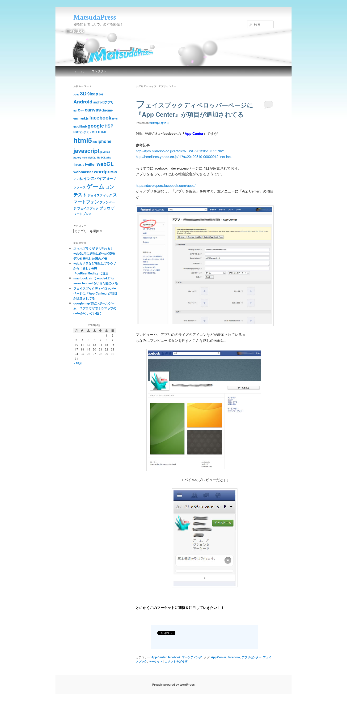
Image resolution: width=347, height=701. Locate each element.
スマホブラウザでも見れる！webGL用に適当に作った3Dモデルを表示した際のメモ (94, 253)
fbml (115, 118)
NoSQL (101, 157)
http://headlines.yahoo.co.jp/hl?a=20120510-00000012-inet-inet (184, 156)
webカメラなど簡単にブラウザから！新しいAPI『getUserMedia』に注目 (94, 268)
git (75, 126)
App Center (159, 657)
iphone (104, 141)
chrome (107, 110)
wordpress (105, 171)
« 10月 (77, 363)
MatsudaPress (94, 17)
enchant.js (81, 118)
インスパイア (94, 178)
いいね (78, 178)
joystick (105, 152)
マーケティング (192, 657)
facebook (174, 657)
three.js (78, 164)
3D (83, 93)
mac (84, 157)
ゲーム (95, 186)
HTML (102, 132)
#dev (76, 94)
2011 (102, 94)
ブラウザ (106, 208)
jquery (77, 157)
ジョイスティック (100, 195)
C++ (81, 110)
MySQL (92, 157)
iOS (95, 142)
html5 (82, 140)
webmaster (83, 172)
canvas (93, 109)
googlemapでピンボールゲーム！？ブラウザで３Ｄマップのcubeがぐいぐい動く (94, 308)
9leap (92, 94)
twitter (90, 164)
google (96, 125)
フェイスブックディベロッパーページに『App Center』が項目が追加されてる (194, 110)
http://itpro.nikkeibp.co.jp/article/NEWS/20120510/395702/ (180, 150)
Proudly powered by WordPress (173, 684)
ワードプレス (82, 213)
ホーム (79, 71)
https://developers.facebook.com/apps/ (165, 185)
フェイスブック (88, 208)
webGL (105, 163)
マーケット (155, 661)
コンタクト (99, 71)
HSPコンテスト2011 (85, 132)
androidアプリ (103, 102)
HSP (109, 126)
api (75, 110)
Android (83, 101)
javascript (86, 150)
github (82, 126)
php (108, 157)
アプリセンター (252, 657)
